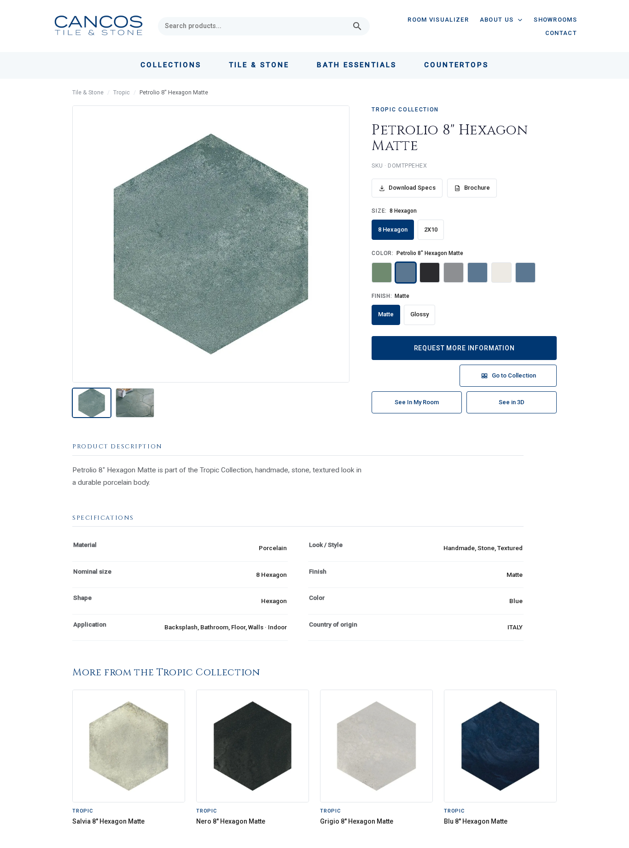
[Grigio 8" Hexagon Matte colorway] (453, 272)
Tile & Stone (88, 92)
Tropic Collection (405, 109)
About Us (496, 19)
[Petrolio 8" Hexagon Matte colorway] (406, 272)
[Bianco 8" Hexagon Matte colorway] (501, 272)
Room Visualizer (438, 19)
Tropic (121, 92)
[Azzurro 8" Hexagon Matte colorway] (525, 272)
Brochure (477, 187)
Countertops (456, 65)
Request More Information (464, 348)
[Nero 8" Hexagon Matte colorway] (429, 272)
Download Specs (412, 187)
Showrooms (555, 19)
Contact (561, 32)
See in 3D (511, 402)
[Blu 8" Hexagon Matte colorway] (477, 272)
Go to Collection (514, 375)
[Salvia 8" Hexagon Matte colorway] (382, 272)
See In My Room (417, 402)
